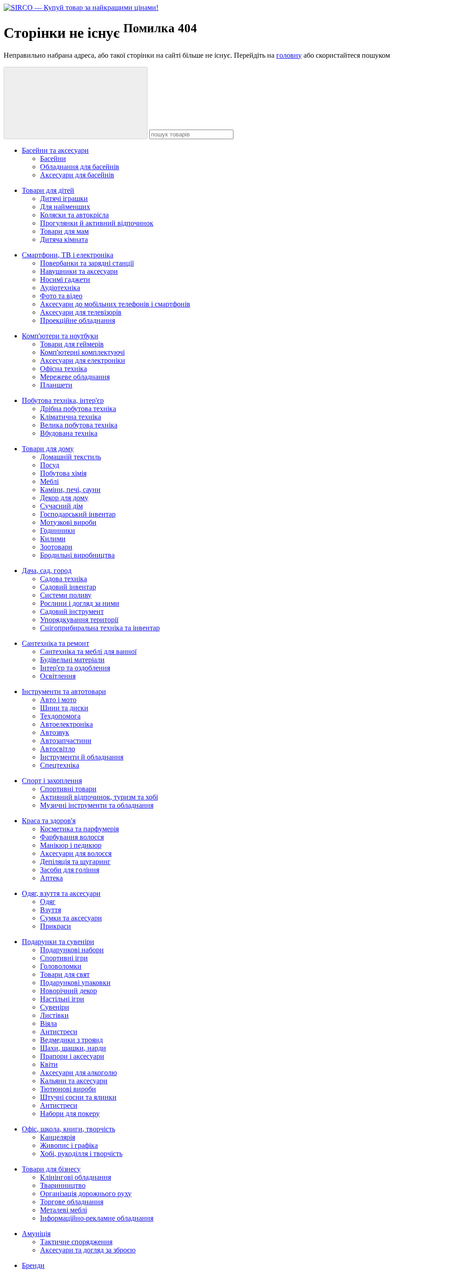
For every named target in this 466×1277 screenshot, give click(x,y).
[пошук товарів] (75, 103)
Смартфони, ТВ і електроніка (67, 255)
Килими (53, 539)
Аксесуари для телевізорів (81, 312)
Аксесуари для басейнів (77, 175)
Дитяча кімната (64, 239)
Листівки (54, 1015)
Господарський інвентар (78, 514)
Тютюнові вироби (68, 1089)
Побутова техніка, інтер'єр (63, 400)
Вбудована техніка (68, 433)
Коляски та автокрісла (74, 215)
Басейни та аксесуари (55, 150)
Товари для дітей (48, 190)
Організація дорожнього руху (86, 1193)
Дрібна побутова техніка (78, 408)
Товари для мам (64, 231)
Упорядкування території (79, 619)
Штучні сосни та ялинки (78, 1097)
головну (289, 55)
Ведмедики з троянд (71, 1040)
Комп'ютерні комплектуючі (82, 352)
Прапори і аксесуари (72, 1056)
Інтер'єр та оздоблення (75, 668)
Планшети (56, 385)
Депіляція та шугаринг (75, 861)
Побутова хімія (63, 473)
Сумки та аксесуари (71, 918)
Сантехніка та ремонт (55, 643)
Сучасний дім (61, 506)
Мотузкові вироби (68, 522)
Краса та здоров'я (49, 821)
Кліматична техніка (70, 417)
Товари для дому (48, 448)
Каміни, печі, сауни (70, 489)
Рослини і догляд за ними (79, 603)
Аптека (51, 878)
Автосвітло (57, 749)
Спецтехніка (59, 765)
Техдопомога (60, 716)
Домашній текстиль (70, 457)
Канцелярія (57, 1137)
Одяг (48, 901)
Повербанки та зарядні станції (87, 263)
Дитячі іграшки (64, 198)
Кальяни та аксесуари (73, 1081)
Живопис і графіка (69, 1145)
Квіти (49, 1064)
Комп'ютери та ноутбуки (60, 336)
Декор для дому (64, 498)
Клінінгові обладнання (75, 1177)
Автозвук (54, 732)
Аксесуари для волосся (75, 853)
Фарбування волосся (72, 837)
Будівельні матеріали (72, 660)
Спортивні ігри (64, 958)
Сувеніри (54, 1007)
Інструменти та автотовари (64, 691)
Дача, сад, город (46, 570)
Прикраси (55, 926)
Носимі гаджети (65, 279)
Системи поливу (65, 595)
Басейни (53, 158)
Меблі (49, 481)
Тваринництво (63, 1185)
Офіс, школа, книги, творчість (68, 1129)
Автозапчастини (65, 740)
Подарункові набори (72, 950)
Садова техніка (63, 579)
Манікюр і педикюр (70, 845)
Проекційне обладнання (77, 320)
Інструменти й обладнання (81, 757)
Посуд (49, 465)
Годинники (57, 530)
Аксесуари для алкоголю (78, 1072)
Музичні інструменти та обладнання (96, 805)
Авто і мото (58, 700)
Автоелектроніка (66, 724)
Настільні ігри (62, 999)
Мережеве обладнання (75, 377)
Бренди (33, 1265)
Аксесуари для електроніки (82, 360)
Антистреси (58, 1032)
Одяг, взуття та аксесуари (61, 893)
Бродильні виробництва (77, 555)
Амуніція (36, 1233)
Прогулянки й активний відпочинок (96, 223)
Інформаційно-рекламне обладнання (96, 1218)
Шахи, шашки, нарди (73, 1048)
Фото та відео (61, 296)
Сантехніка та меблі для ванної (88, 651)
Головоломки (60, 966)
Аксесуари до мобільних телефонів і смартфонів (115, 304)
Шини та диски (64, 708)
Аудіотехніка (60, 288)
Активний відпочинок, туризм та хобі (99, 797)
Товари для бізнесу (51, 1169)
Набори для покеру (70, 1113)
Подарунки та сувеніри (58, 941)
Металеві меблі (63, 1210)
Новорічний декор (68, 991)
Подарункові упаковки (75, 982)
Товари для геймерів (72, 344)
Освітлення (58, 676)
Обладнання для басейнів (79, 167)
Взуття (50, 910)
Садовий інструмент (72, 611)
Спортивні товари (68, 789)
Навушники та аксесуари (79, 271)
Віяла (48, 1023)
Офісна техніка (63, 368)
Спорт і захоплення (52, 780)
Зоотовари (56, 547)
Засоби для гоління (69, 870)
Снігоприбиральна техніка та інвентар (100, 628)
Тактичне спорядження (76, 1242)
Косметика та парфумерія (79, 829)
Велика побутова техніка (78, 425)
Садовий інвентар (68, 587)
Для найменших (65, 207)
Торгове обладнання (71, 1202)
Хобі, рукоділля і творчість (81, 1153)
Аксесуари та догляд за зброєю (88, 1250)
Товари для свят (65, 974)
